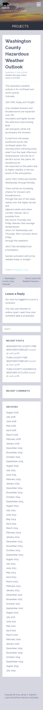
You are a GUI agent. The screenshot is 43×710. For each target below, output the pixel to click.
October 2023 (13, 550)
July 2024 (11, 510)
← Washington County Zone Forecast (8, 281)
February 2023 (13, 586)
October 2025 (13, 457)
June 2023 (11, 568)
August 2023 (12, 559)
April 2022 (11, 630)
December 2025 (14, 448)
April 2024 (11, 523)
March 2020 (12, 635)
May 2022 (11, 626)
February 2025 (13, 479)
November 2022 (14, 599)
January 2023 (12, 590)
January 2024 (12, 537)
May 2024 (11, 519)
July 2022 (10, 617)
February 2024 (13, 532)
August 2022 (12, 612)
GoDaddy (34, 697)
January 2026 (12, 443)
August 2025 (12, 466)
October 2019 (13, 657)
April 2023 (11, 577)
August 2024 (12, 506)
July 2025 (10, 470)
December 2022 (14, 595)
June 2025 (11, 474)
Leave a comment (12, 78)
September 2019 (14, 661)
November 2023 (14, 546)
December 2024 (14, 488)
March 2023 (12, 581)
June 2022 (11, 621)
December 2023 (14, 541)
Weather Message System (16, 75)
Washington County (21, 270)
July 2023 (10, 563)
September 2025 (14, 461)
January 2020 (12, 644)
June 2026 (11, 421)
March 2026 (12, 434)
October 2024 (13, 497)
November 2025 (14, 452)
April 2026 (11, 430)
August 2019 (12, 666)
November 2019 (14, 652)
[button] (39, 4)
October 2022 (13, 604)
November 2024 (14, 492)
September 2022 (14, 608)
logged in (23, 299)
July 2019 (10, 670)
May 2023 (11, 572)
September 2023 (14, 555)
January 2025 (12, 483)
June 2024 (11, 515)
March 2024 (12, 528)
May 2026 (11, 426)
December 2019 (14, 648)
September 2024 (14, 501)
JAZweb (5, 7)
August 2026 (12, 412)
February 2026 (13, 439)
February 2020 (13, 639)
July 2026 (11, 417)
